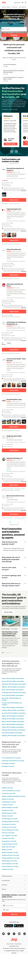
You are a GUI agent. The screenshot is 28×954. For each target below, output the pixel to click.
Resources (4, 885)
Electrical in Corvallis (8, 799)
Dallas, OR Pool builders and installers (13, 707)
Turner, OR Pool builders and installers (13, 695)
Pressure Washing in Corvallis (10, 830)
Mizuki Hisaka (6, 629)
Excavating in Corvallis (8, 763)
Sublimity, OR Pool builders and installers (13, 735)
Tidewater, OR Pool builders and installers (14, 730)
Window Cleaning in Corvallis (10, 852)
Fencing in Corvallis (7, 804)
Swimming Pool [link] (22, 7)
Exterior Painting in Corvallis (10, 807)
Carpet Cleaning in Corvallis (10, 844)
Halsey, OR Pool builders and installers (13, 678)
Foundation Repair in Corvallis (10, 821)
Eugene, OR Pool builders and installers (13, 716)
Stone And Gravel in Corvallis (10, 866)
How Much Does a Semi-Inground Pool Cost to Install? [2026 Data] (10, 634)
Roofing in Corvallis (7, 788)
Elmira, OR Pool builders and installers (13, 724)
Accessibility (13, 946)
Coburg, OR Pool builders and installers (13, 719)
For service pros (6, 880)
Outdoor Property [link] (6, 7)
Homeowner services (7, 876)
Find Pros (14, 35)
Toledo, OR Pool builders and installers (13, 727)
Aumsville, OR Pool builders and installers (14, 713)
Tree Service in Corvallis (8, 793)
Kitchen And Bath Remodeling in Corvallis (13, 796)
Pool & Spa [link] (14, 7)
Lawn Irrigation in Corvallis (9, 835)
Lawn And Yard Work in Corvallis (11, 790)
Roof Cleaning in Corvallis (9, 813)
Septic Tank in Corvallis (8, 847)
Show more (23, 190)
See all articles (8, 612)
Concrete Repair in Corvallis (10, 819)
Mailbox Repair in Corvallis (9, 861)
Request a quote (10, 144)
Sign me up (14, 914)
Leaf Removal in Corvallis (9, 827)
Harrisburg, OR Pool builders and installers (14, 692)
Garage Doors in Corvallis (9, 841)
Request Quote (14, 200)
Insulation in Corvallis (8, 838)
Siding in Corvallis (7, 849)
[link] (5, 139)
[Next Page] (25, 522)
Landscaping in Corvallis (9, 802)
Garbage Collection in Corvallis (10, 858)
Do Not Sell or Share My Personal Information (14, 948)
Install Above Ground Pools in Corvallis (13, 760)
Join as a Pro (17, 2)
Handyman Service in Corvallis (10, 855)
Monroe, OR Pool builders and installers (13, 681)
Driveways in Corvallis (8, 833)
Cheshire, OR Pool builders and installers (13, 710)
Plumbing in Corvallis (8, 766)
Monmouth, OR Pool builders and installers (14, 684)
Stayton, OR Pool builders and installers (13, 721)
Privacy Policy (18, 944)
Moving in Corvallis (7, 816)
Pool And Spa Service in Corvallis (11, 758)
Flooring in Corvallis (7, 810)
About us (4, 889)
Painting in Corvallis (7, 869)
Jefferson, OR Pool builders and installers (13, 687)
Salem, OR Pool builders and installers (12, 690)
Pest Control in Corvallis (9, 824)
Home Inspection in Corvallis (10, 863)
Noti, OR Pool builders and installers (12, 733)
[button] (4, 194)
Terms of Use (10, 944)
